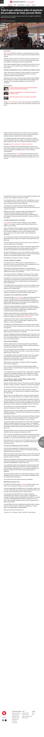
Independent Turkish (15, 716)
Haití (11, 512)
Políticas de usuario (25, 714)
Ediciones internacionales (16, 713)
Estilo (15, 4)
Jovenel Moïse (7, 222)
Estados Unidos (19, 297)
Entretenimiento (21, 4)
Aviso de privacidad (25, 713)
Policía (17, 153)
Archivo (33, 713)
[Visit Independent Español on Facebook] (3, 720)
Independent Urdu (15, 719)
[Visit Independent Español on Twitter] (6, 720)
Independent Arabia (15, 714)
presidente (8, 53)
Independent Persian (15, 717)
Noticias (10, 4)
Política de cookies (25, 717)
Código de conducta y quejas (27, 716)
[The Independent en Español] (22, 2)
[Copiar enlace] (42, 20)
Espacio (28, 4)
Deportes (34, 4)
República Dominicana (26, 316)
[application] (22, 35)
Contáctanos (4, 717)
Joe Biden (23, 484)
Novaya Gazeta (14, 722)
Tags (33, 714)
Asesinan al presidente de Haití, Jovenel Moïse (20, 144)
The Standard (14, 721)
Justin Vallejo (3, 19)
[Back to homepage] (7, 713)
